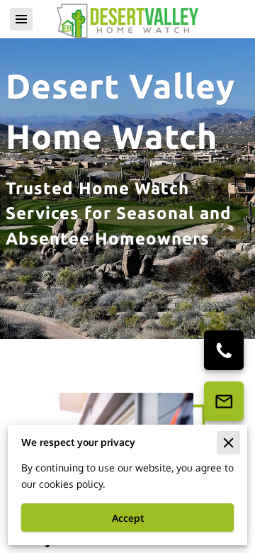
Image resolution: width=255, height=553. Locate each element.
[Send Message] (224, 401)
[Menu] (21, 19)
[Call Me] (224, 350)
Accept (128, 518)
